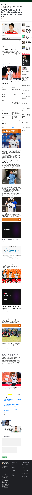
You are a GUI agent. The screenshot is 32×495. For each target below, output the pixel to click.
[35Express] (2, 1)
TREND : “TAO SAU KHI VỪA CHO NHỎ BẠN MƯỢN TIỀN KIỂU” (25, 122)
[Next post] (20, 429)
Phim (12, 474)
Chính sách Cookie (25, 473)
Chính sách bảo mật (25, 470)
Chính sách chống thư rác (25, 476)
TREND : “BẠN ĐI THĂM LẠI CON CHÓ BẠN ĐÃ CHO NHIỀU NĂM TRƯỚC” (26, 91)
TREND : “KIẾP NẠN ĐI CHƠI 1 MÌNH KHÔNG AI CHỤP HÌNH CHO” (26, 103)
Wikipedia (3, 64)
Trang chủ (2, 6)
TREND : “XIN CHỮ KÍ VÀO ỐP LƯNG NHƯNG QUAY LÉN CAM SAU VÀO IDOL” (26, 85)
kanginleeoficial (14, 125)
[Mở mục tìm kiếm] (27, 1)
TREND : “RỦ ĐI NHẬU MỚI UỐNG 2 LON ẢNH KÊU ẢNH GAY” (26, 128)
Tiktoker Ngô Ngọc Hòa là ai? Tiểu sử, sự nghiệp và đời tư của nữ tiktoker (14, 422)
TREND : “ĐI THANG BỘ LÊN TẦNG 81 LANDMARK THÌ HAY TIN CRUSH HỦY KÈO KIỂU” (26, 115)
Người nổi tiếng (5, 4)
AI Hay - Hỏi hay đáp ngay (25, 464)
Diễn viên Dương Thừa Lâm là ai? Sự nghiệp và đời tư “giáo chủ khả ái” (8, 429)
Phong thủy (13, 475)
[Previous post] (2, 423)
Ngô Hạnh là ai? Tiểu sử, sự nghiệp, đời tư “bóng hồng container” (26, 72)
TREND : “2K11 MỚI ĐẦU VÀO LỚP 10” (26, 97)
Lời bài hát (13, 470)
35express (4, 18)
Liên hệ (23, 467)
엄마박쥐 (13, 127)
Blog (12, 464)
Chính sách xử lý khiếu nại (26, 474)
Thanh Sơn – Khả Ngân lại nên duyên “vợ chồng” (12, 250)
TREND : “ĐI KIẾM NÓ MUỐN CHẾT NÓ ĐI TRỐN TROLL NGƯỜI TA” (26, 78)
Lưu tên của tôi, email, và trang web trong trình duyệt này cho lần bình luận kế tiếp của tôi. (11, 454)
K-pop (13, 473)
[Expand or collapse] (19, 38)
